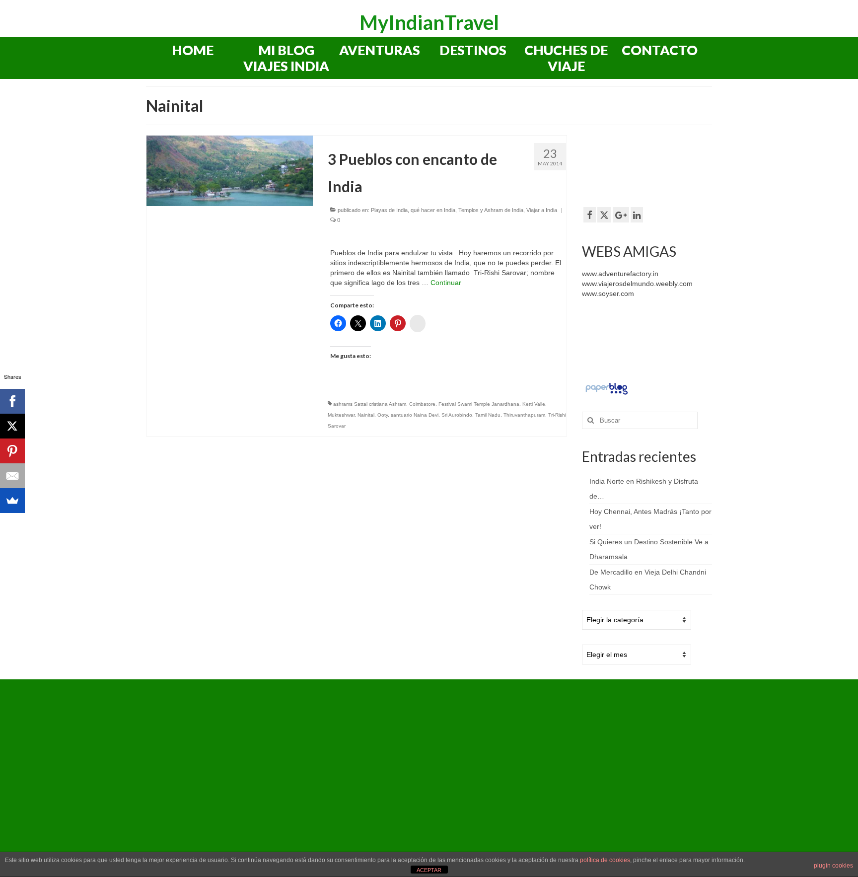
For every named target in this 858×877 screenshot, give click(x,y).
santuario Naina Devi (414, 415)
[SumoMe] (12, 500)
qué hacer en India (433, 210)
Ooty (382, 415)
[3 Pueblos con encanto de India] (229, 170)
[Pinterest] (12, 450)
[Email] (12, 475)
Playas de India (389, 210)
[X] (12, 426)
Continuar (445, 283)
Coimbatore (422, 404)
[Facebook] (12, 401)
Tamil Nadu (487, 415)
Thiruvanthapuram (524, 415)
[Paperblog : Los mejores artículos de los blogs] (606, 388)
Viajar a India (541, 210)
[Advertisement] (661, 165)
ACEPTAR (429, 870)
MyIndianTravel (429, 22)
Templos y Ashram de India (490, 210)
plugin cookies (833, 865)
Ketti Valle (533, 404)
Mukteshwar (341, 415)
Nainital (366, 415)
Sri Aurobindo (456, 415)
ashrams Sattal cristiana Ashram (369, 404)
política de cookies (605, 860)
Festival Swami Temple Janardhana (478, 404)
